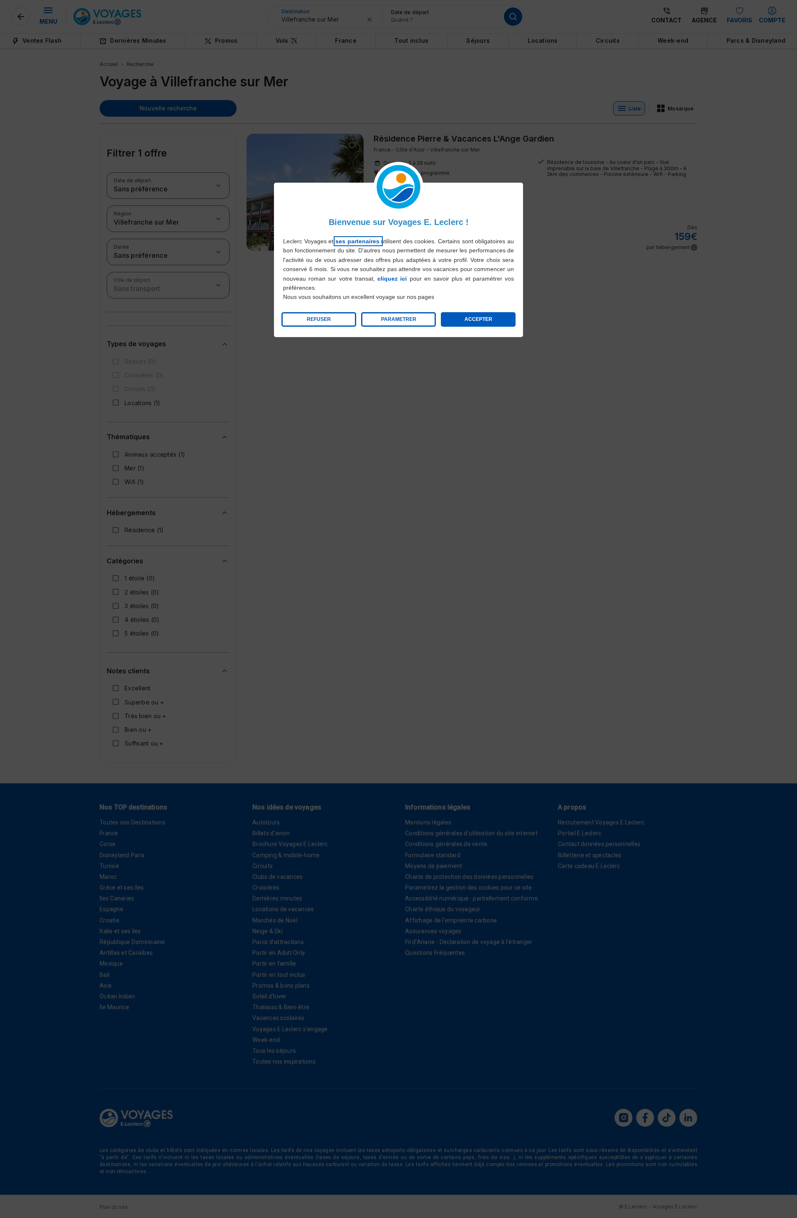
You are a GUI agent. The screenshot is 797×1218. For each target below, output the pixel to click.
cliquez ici (392, 278)
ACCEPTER (478, 319)
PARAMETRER (398, 319)
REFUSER (319, 319)
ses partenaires (358, 241)
